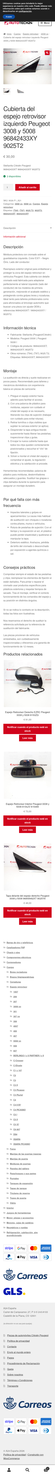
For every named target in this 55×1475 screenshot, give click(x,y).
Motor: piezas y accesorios (20, 1217)
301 (15, 1011)
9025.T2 (30, 210)
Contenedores (14, 962)
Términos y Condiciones (19, 1380)
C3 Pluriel (18, 1094)
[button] (47, 52)
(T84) (15, 210)
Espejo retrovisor (31, 33)
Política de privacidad (18, 1341)
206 (15, 996)
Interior (10, 1207)
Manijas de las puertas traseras (25, 1153)
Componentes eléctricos (19, 957)
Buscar (27, 1470)
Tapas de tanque (18, 1188)
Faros (13, 1148)
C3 (14, 1080)
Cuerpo (17, 33)
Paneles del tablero (19, 1168)
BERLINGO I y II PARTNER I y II (28, 1055)
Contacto (12, 1346)
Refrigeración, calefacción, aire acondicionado (22, 1234)
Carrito (42, 1467)
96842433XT (9, 213)
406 (15, 1031)
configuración (25, 11)
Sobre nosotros (15, 1374)
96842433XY (23, 213)
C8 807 (16, 1129)
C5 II (15, 1119)
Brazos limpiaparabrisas (22, 976)
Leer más (27, 738)
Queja (10, 1369)
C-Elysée (17, 1065)
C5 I (15, 1114)
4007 (15, 1026)
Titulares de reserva (20, 1193)
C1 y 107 (17, 1070)
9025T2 (38, 210)
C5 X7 (16, 1124)
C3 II (15, 1085)
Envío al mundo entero (19, 1352)
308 (15, 1021)
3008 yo (44, 33)
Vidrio (13, 1202)
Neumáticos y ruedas (17, 1227)
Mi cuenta (9, 1470)
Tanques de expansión (21, 1183)
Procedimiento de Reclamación (23, 1363)
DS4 (15, 1134)
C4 (14, 1099)
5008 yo (28, 203)
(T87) (22, 210)
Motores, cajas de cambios (20, 1222)
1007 (15, 991)
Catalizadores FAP (16, 947)
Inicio (9, 33)
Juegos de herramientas (19, 1212)
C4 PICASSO (19, 1109)
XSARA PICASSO (21, 1144)
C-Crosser (18, 1060)
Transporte (12, 1386)
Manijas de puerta (19, 1158)
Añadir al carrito (27, 187)
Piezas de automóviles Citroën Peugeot (27, 1335)
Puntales (14, 1178)
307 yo (16, 1016)
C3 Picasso (18, 1089)
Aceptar (9, 17)
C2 (14, 1075)
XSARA (16, 1139)
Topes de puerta (18, 1198)
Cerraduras (15, 981)
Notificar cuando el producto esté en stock (27, 728)
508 (15, 1045)
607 (15, 1050)
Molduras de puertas (20, 1163)
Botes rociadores (18, 972)
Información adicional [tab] (14, 236)
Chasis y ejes (13, 952)
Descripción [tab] (9, 228)
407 (15, 1035)
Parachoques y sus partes (23, 1173)
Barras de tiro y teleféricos (20, 942)
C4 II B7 (17, 1104)
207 (15, 1001)
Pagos (10, 1357)
